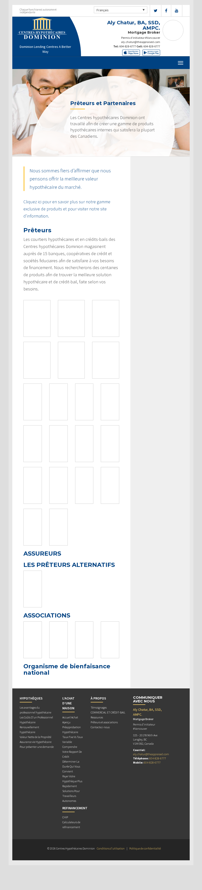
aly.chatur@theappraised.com (140, 42)
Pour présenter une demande (37, 747)
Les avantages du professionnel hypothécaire (35, 710)
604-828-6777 (127, 46)
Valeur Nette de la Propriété (35, 737)
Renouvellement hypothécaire (29, 729)
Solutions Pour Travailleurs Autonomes (71, 796)
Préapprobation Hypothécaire (71, 729)
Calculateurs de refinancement (71, 824)
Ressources (97, 717)
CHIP (65, 817)
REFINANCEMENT (74, 808)
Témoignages (99, 707)
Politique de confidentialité (145, 848)
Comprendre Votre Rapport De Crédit (72, 751)
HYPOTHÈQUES (31, 698)
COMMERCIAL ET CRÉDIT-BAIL (108, 712)
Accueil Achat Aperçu (70, 719)
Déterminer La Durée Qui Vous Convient (71, 766)
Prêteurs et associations (104, 722)
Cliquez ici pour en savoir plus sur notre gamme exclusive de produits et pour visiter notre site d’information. (66, 209)
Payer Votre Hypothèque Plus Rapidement (72, 781)
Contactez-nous (100, 727)
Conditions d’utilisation (111, 848)
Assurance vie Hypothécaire (35, 742)
